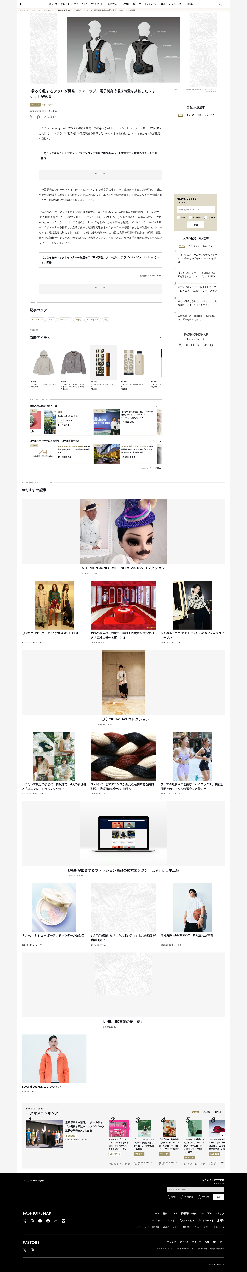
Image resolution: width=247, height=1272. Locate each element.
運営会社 (176, 1227)
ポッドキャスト (176, 4)
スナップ (137, 4)
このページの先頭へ (36, 1180)
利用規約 (186, 1227)
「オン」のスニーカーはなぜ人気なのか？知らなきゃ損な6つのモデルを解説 (197, 258)
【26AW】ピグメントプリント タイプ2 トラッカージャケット (73, 385)
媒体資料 (165, 1227)
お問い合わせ (219, 1227)
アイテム (184, 1242)
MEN (183, 217)
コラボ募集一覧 (70, 440)
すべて (180, 115)
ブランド (171, 1242)
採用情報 (155, 1227)
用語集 (190, 4)
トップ (22, 10)
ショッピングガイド (165, 1249)
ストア (84, 4)
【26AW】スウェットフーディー (43, 384)
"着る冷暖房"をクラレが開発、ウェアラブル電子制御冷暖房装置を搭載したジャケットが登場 (96, 10)
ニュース (53, 4)
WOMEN (197, 217)
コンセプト (218, 1242)
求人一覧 (52, 406)
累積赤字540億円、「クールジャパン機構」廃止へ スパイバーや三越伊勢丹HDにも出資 (84, 1126)
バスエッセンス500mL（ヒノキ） (132, 385)
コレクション (150, 4)
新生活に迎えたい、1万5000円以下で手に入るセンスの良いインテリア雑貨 (197, 289)
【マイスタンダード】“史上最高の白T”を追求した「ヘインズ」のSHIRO (196, 274)
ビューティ (73, 4)
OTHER (211, 217)
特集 (63, 4)
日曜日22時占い (189, 1213)
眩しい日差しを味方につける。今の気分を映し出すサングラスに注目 (197, 303)
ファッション (47, 10)
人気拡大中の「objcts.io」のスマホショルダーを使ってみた (197, 318)
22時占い (112, 4)
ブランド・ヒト (98, 4)
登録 (196, 225)
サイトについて (143, 1227)
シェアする (51, 117)
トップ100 (125, 4)
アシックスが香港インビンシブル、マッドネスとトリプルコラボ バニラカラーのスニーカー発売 (194, 1145)
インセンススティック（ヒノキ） (102, 385)
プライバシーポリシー (201, 1227)
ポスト (163, 4)
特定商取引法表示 (217, 1249)
